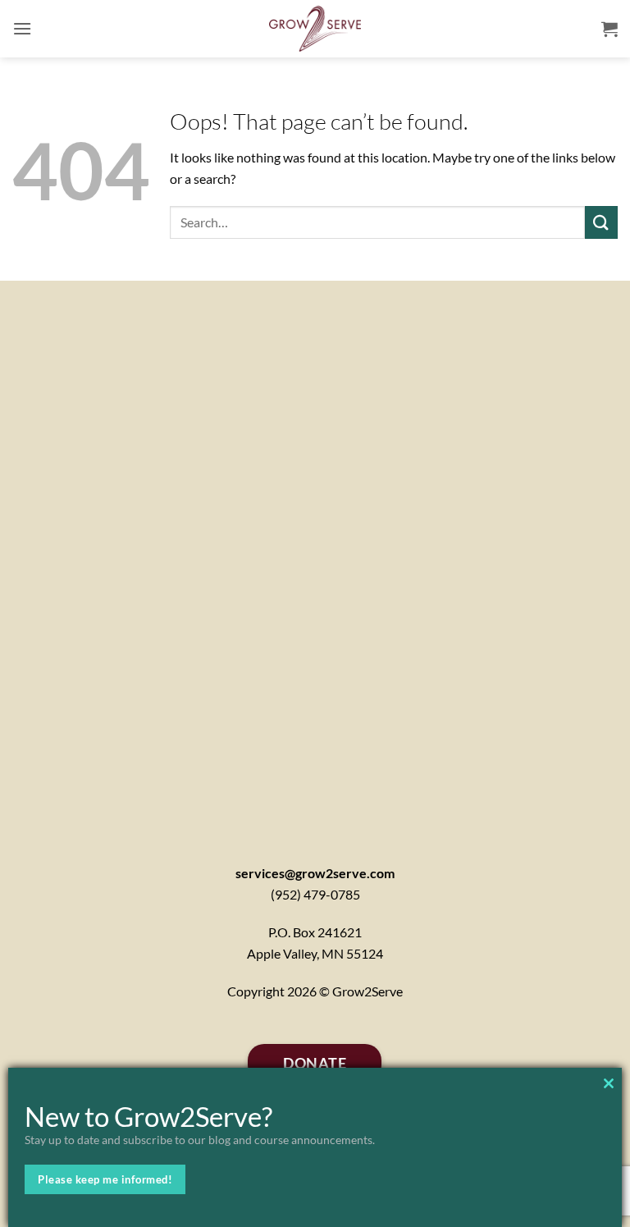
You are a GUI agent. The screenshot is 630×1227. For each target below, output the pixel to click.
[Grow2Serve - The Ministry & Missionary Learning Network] (315, 28)
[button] (22, 28)
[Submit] (601, 222)
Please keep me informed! (105, 1179)
